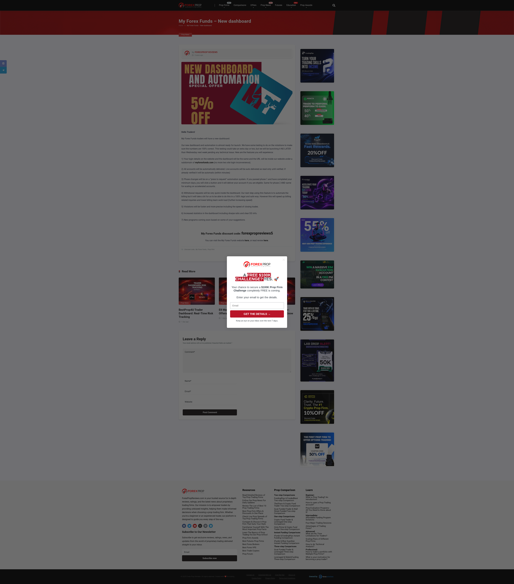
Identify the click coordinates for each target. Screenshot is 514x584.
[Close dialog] (283, 259)
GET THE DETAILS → (257, 313)
